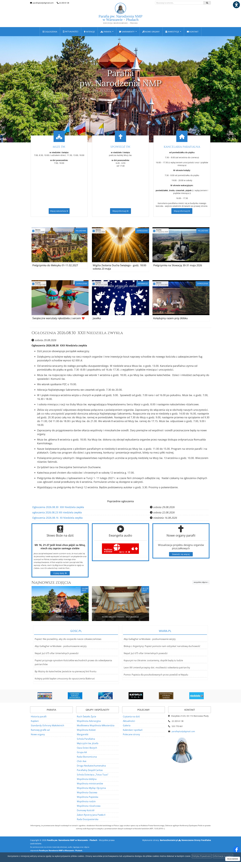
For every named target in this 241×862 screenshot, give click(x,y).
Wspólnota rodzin (86, 801)
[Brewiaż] (135, 695)
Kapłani (35, 721)
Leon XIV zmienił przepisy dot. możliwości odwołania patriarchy (157, 667)
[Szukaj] (207, 3)
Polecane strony (131, 734)
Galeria (126, 725)
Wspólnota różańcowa (88, 805)
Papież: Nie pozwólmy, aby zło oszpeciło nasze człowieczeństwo (68, 639)
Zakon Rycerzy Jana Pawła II (91, 814)
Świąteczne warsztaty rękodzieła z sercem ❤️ (58, 318)
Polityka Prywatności (201, 856)
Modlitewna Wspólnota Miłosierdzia (95, 725)
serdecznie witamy (120, 100)
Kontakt (193, 31)
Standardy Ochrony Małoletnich (47, 725)
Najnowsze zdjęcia (51, 582)
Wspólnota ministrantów (90, 783)
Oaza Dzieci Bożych (87, 747)
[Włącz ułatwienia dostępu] (236, 4)
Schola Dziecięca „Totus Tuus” (92, 774)
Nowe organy (152, 31)
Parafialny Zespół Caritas (90, 770)
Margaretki (82, 734)
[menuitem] (50, 31)
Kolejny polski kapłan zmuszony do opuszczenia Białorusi (65, 678)
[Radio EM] (196, 695)
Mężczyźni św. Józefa (87, 743)
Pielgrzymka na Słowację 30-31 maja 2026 (177, 265)
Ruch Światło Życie (86, 716)
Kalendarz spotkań (133, 729)
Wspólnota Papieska (87, 796)
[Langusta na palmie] (75, 695)
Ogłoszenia (50, 31)
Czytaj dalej (59, 573)
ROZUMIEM (232, 859)
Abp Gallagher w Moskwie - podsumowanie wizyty (61, 646)
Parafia (107, 31)
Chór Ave (81, 761)
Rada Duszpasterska (87, 819)
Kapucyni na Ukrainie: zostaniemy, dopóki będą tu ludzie (153, 660)
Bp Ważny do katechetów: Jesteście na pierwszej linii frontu (65, 671)
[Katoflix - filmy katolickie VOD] (105, 695)
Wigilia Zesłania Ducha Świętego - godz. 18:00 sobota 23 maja (119, 267)
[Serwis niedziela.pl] (166, 695)
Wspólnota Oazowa (87, 792)
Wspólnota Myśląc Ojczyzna (91, 788)
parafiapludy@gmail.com (43, 3)
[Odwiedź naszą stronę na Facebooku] (236, 849)
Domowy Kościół (85, 810)
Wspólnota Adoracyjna (89, 721)
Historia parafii (38, 716)
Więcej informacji (119, 211)
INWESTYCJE (173, 31)
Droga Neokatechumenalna (91, 765)
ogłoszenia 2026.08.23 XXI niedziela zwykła (57, 512)
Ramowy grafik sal (40, 729)
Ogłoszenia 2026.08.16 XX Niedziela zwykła (57, 517)
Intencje (90, 31)
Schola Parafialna (86, 738)
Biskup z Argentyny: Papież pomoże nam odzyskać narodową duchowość (162, 646)
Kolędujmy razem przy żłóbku (170, 318)
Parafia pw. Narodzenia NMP (120, 19)
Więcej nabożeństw (58, 211)
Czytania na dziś (131, 716)
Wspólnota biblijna (87, 779)
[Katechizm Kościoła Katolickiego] (44, 695)
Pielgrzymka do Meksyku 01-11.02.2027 (55, 265)
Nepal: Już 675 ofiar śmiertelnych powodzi (57, 653)
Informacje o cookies (222, 856)
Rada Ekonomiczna (87, 756)
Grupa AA (82, 752)
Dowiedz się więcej (181, 554)
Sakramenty (128, 31)
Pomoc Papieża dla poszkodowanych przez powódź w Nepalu (156, 674)
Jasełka (97, 318)
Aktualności (71, 31)
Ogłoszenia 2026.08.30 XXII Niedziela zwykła (77, 333)
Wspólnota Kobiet (86, 729)
